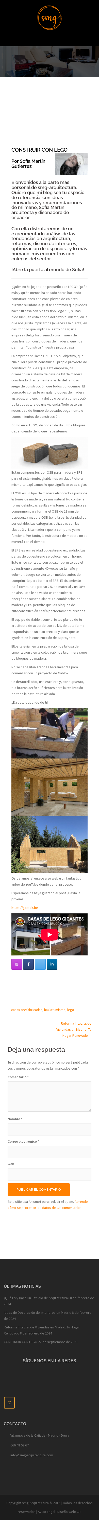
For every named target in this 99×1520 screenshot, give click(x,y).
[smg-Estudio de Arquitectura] (49, 17)
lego (70, 1009)
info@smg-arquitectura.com (31, 1455)
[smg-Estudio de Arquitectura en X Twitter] (40, 964)
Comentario (18, 1077)
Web (11, 1164)
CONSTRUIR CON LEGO (20, 1342)
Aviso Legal (46, 1511)
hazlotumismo (54, 1009)
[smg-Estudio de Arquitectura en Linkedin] (52, 964)
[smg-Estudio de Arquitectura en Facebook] (28, 964)
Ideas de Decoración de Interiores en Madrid (37, 1312)
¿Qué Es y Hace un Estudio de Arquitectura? (36, 1298)
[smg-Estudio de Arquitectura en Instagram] (16, 964)
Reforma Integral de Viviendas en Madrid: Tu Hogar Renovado (73, 1029)
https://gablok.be (24, 907)
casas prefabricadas (26, 1009)
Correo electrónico (23, 1141)
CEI (79, 1511)
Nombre (15, 1119)
